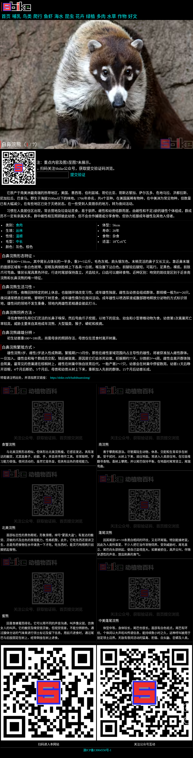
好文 (132, 16)
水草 (111, 16)
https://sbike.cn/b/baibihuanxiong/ (70, 377)
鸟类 (27, 16)
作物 (122, 16)
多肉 (101, 16)
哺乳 (16, 16)
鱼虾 (48, 16)
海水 (58, 16)
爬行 (37, 16)
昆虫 (69, 16)
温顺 (19, 236)
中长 (19, 242)
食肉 (19, 225)
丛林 (19, 231)
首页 (6, 16)
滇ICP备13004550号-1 (97, 750)
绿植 (90, 16)
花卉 (79, 16)
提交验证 (77, 175)
